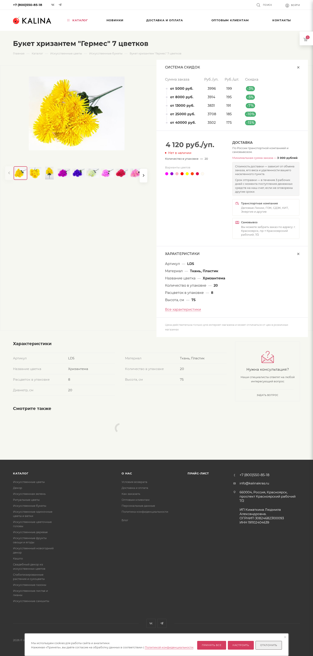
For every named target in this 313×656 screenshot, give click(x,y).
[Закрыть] (285, 637)
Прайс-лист (198, 473)
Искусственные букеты (29, 505)
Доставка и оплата (135, 488)
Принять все (211, 645)
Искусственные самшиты (31, 601)
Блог (125, 520)
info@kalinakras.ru (254, 483)
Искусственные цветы (29, 482)
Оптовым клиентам (135, 499)
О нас (127, 473)
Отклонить (268, 645)
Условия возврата (134, 482)
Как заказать (131, 493)
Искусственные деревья (30, 532)
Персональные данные (138, 505)
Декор (17, 488)
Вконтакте (151, 623)
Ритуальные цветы (26, 499)
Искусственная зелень (29, 493)
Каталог (21, 473)
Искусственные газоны (29, 584)
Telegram (162, 623)
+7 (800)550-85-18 (27, 5)
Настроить (241, 645)
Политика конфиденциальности (145, 511)
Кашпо (18, 558)
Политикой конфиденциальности (169, 647)
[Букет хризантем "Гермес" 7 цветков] (77, 113)
